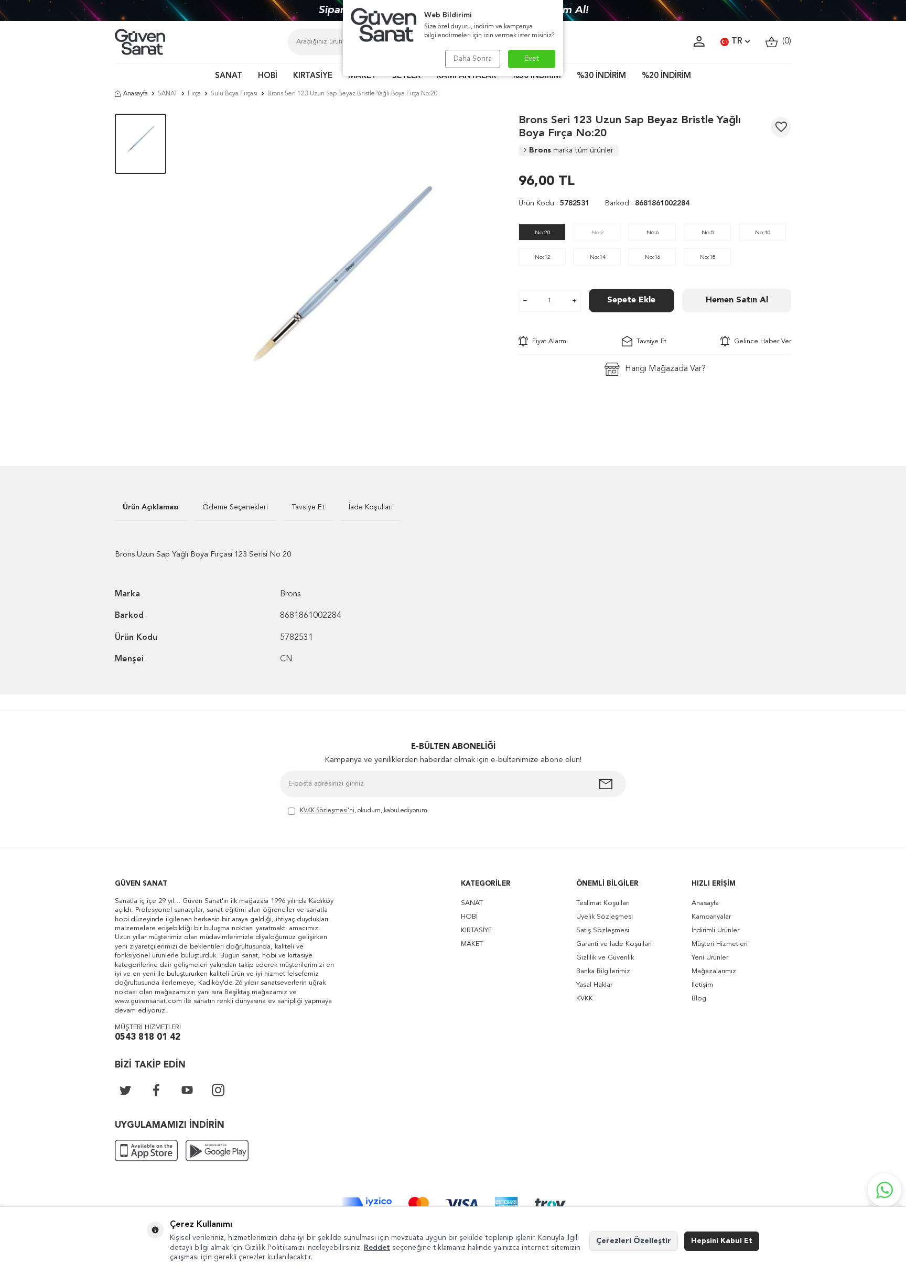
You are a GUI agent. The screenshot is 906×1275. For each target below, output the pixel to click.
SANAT (228, 76)
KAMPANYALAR (466, 76)
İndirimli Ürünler (715, 930)
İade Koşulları (371, 507)
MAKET (362, 76)
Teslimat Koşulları (603, 903)
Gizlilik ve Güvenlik (605, 957)
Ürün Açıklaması (151, 507)
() (784, 41)
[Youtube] (187, 1090)
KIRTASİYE (312, 76)
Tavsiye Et (649, 341)
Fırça (194, 94)
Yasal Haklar (594, 985)
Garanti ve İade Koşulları (614, 944)
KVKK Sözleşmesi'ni (327, 811)
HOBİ (267, 76)
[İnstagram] (218, 1090)
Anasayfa (135, 94)
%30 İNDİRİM (601, 76)
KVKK (584, 998)
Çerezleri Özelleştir (633, 1241)
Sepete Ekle (631, 300)
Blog (699, 998)
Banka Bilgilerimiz (603, 971)
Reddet (377, 1247)
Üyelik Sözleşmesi (604, 916)
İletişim (702, 985)
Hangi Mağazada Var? (665, 369)
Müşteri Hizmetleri (720, 944)
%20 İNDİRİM (666, 76)
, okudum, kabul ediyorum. (364, 811)
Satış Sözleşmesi (602, 930)
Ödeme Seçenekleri (235, 507)
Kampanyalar (711, 916)
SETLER (406, 76)
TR (736, 41)
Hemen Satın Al (737, 300)
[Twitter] (125, 1090)
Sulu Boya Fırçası (234, 94)
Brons (571, 150)
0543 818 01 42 (147, 1037)
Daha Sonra (473, 58)
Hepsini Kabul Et (721, 1241)
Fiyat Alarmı (548, 341)
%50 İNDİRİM (536, 76)
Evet (532, 58)
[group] (342, 274)
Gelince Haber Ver (760, 341)
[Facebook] (156, 1090)
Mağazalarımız (714, 971)
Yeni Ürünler (710, 957)
